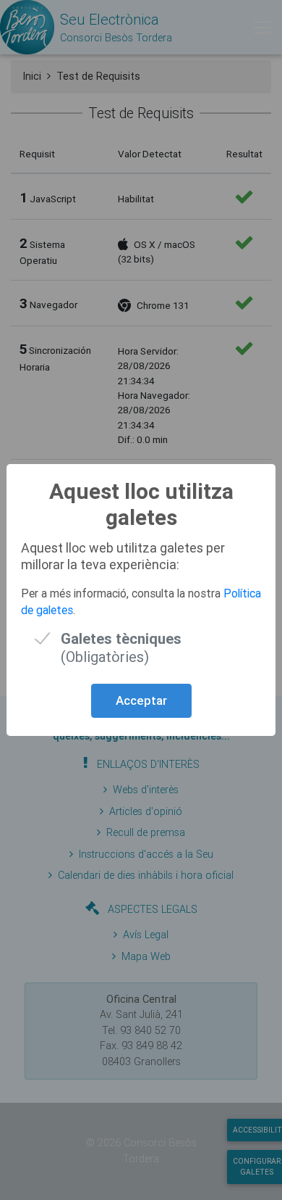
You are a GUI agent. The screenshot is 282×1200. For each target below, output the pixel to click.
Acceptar (141, 700)
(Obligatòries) (121, 638)
